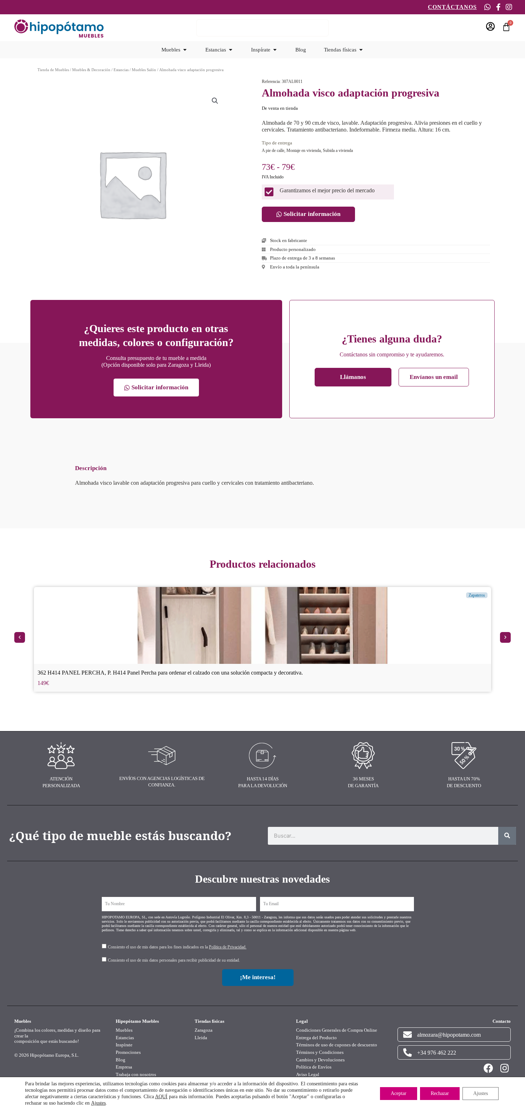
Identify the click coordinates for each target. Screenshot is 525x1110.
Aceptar (398, 1093)
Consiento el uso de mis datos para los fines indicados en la (177, 946)
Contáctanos (452, 7)
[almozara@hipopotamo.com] (407, 1034)
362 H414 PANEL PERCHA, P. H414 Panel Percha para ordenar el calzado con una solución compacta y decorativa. (170, 673)
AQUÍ (161, 1096)
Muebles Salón (144, 70)
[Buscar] (507, 836)
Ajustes (98, 1103)
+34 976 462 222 (436, 1053)
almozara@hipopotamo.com (449, 1035)
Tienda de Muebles (53, 70)
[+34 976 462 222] (407, 1052)
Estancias (121, 70)
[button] (215, 100)
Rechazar (440, 1093)
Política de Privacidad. (227, 946)
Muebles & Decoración (91, 70)
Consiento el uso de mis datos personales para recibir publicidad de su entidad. (174, 960)
